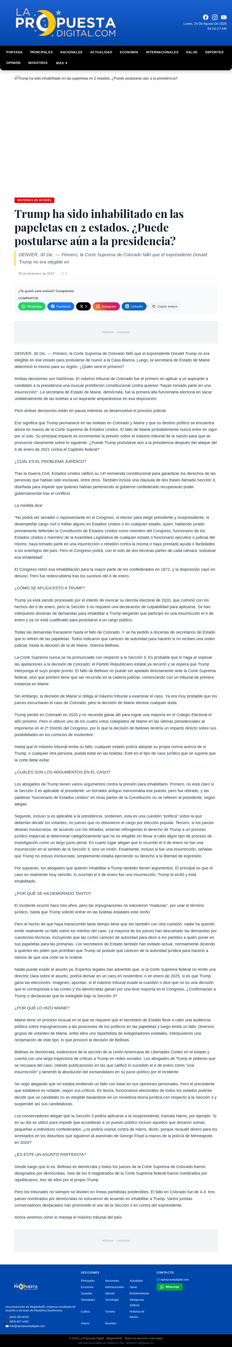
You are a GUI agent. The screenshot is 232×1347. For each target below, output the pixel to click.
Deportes (214, 52)
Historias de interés (34, 200)
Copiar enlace (167, 306)
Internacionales (162, 52)
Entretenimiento (139, 1293)
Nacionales (71, 52)
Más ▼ (62, 63)
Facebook (63, 306)
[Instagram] (215, 17)
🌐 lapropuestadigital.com (173, 1279)
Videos (85, 1323)
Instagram (109, 306)
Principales (41, 52)
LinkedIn (137, 306)
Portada (14, 52)
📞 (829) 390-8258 (17, 1317)
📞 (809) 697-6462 (17, 1321)
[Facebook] (205, 17)
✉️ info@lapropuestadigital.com (25, 1326)
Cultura (85, 1311)
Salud (192, 52)
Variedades (88, 1299)
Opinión (13, 63)
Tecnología (112, 1299)
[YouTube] (224, 17)
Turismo (110, 1311)
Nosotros (37, 63)
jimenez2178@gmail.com (140, 1343)
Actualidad (101, 52)
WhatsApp (34, 306)
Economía (129, 52)
